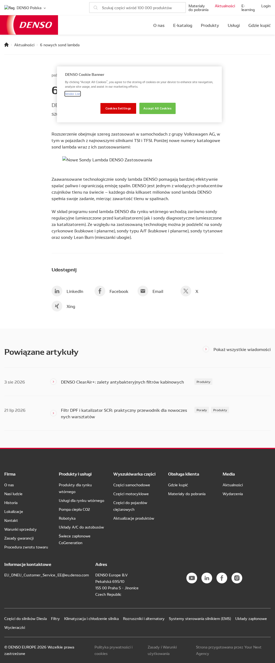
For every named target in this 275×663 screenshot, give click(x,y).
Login (266, 6)
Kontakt (11, 520)
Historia (10, 502)
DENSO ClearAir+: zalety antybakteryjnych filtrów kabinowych (122, 382)
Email (158, 291)
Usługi (234, 25)
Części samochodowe (131, 484)
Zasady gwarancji (19, 538)
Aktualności (225, 6)
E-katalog (182, 25)
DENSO (29, 25)
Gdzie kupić (259, 25)
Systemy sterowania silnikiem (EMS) (200, 618)
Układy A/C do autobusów (81, 527)
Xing (71, 306)
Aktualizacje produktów (133, 518)
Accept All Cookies (157, 108)
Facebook (119, 291)
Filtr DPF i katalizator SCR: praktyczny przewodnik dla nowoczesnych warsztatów (124, 413)
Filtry (55, 618)
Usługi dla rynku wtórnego (81, 500)
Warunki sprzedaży (20, 529)
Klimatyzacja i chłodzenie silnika (91, 618)
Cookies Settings (118, 108)
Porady (202, 409)
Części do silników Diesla (25, 618)
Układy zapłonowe (251, 618)
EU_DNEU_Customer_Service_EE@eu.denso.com (46, 574)
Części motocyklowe (131, 493)
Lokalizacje (13, 511)
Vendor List (72, 93)
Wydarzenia (233, 493)
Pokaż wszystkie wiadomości (242, 349)
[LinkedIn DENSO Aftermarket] (206, 578)
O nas (159, 25)
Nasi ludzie (13, 493)
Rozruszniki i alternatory (144, 618)
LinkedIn (75, 291)
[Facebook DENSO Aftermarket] (221, 578)
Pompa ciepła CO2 (74, 509)
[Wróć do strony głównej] (6, 44)
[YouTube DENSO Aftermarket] (191, 578)
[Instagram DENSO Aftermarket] (236, 578)
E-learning (248, 7)
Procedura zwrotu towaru (26, 546)
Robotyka (67, 518)
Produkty (210, 25)
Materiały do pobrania (198, 7)
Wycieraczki (14, 627)
